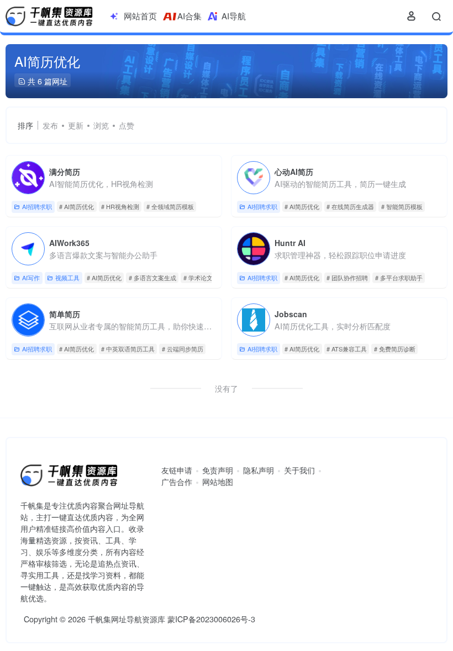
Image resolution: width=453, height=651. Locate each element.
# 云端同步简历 (182, 348)
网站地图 (217, 481)
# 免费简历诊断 (394, 348)
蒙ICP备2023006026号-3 (211, 619)
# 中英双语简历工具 (128, 348)
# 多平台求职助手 (399, 277)
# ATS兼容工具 (346, 348)
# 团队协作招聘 (347, 277)
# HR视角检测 (120, 206)
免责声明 (217, 470)
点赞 (126, 125)
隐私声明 (258, 470)
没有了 (226, 388)
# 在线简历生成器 (350, 206)
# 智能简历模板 (402, 206)
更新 (75, 125)
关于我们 (299, 470)
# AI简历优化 (76, 206)
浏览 (101, 125)
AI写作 (31, 277)
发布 (50, 125)
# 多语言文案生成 (152, 277)
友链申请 (176, 470)
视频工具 (67, 277)
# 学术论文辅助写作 (210, 277)
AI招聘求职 (37, 206)
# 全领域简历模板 (170, 206)
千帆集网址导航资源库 (126, 619)
